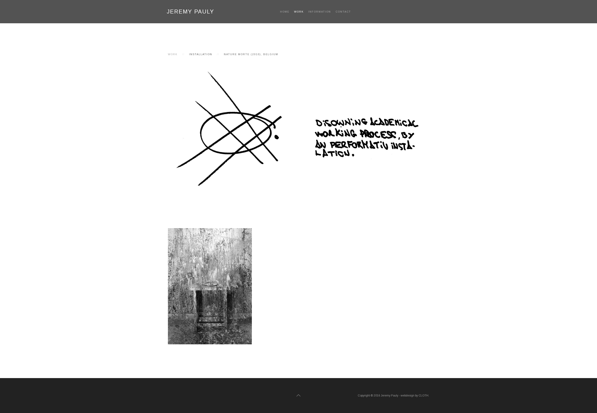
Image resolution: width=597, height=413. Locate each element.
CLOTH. (424, 395)
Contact (343, 11)
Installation (200, 54)
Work (299, 11)
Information (319, 11)
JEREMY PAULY (190, 11)
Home (284, 11)
